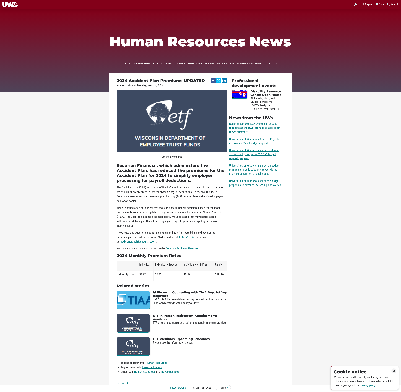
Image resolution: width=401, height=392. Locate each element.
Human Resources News (200, 41)
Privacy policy (368, 385)
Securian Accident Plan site (182, 248)
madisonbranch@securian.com (138, 241)
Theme (222, 387)
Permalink (122, 383)
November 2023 (170, 372)
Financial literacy (152, 367)
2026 (208, 387)
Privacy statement (179, 387)
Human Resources (156, 363)
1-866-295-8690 (187, 237)
